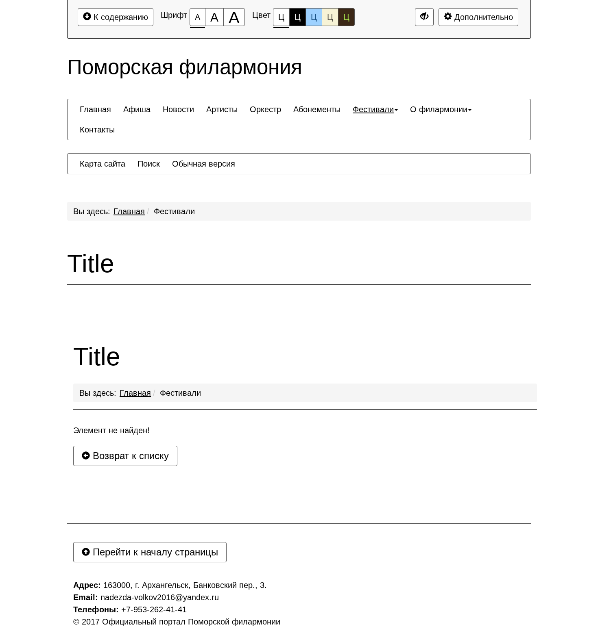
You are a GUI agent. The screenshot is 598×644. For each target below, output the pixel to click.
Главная (129, 211)
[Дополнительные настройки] (424, 17)
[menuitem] (95, 109)
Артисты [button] (222, 109)
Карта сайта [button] (102, 163)
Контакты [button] (97, 129)
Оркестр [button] (265, 109)
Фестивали (174, 211)
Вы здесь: (97, 392)
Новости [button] (178, 109)
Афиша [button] (137, 109)
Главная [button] (95, 109)
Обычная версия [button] (203, 163)
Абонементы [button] (316, 109)
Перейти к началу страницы (154, 551)
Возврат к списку (129, 455)
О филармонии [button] (438, 109)
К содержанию (119, 17)
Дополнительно (482, 17)
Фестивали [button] (373, 109)
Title (90, 264)
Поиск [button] (148, 163)
